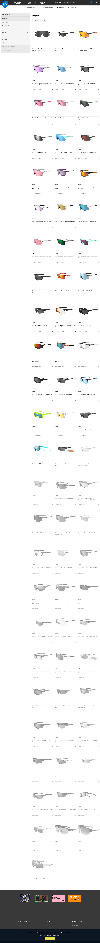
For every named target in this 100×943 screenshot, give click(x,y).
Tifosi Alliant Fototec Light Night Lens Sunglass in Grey (88, 741)
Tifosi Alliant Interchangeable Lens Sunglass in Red (65, 809)
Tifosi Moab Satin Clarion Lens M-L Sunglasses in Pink (42, 118)
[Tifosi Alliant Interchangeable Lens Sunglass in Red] (65, 795)
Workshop (47, 928)
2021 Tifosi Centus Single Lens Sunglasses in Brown (64, 499)
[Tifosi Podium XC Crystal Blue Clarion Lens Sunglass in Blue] (42, 587)
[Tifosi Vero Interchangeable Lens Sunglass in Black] (42, 622)
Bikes (35, 2)
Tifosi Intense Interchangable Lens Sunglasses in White (87, 672)
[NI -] (42, 484)
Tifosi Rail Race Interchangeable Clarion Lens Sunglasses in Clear (41, 187)
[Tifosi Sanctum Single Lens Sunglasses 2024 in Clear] (88, 518)
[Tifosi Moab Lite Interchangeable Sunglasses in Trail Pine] (88, 103)
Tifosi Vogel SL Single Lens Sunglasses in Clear (41, 256)
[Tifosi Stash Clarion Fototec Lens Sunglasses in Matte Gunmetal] (42, 553)
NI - (33, 498)
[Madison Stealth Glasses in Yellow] (42, 864)
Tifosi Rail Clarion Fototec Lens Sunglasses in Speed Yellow (64, 637)
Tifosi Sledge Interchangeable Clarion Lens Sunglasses (63, 360)
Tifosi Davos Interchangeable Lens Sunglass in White (64, 775)
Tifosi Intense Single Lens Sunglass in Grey (63, 394)
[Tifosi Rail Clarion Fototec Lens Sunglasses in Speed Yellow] (65, 622)
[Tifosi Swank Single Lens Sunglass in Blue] (42, 449)
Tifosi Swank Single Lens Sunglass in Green (41, 429)
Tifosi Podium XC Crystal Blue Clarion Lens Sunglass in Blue (41, 602)
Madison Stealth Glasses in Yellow (39, 878)
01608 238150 (75, 925)
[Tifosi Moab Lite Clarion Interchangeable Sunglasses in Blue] (65, 138)
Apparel (50, 2)
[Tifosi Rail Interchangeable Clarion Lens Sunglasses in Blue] (65, 518)
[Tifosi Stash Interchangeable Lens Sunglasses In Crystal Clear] (42, 207)
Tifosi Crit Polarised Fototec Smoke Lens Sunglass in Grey (65, 706)
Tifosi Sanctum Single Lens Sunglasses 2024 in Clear (87, 533)
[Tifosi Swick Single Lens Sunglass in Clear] (65, 414)
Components (58, 2)
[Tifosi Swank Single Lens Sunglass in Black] (88, 795)
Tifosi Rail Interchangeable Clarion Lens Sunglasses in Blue (63, 533)
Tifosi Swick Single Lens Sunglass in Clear (63, 429)
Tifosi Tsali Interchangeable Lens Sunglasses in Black (41, 775)
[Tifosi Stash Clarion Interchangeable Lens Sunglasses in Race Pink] (65, 553)
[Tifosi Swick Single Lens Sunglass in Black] (88, 380)
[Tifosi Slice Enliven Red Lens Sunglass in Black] (88, 622)
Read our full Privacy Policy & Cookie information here (50, 935)
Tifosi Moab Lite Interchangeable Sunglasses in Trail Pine (87, 118)
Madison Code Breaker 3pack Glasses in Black (64, 844)
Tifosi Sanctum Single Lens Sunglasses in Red (64, 290)
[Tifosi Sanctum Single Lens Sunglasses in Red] (65, 276)
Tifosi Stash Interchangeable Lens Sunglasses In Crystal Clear (41, 222)
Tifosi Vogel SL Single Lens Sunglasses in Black (41, 532)
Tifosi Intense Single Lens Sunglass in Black (87, 429)
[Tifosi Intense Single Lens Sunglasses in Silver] (65, 587)
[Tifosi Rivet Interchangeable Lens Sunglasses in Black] (65, 34)
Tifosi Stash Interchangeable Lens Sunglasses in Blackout (41, 291)
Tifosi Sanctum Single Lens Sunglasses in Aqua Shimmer (87, 257)
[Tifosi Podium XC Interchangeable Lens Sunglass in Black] (42, 795)
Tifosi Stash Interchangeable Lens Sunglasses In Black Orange (87, 187)
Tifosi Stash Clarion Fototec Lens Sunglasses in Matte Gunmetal (41, 568)
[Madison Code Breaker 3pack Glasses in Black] (65, 829)
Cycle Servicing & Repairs (18, 3)
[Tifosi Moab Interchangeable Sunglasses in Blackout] (88, 69)
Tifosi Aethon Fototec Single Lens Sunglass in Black (87, 360)
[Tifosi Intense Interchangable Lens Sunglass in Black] (65, 449)
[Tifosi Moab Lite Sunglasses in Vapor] (42, 138)
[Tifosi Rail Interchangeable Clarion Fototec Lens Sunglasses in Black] (65, 311)
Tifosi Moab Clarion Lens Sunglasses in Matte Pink (65, 117)
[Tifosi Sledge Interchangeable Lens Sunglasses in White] (65, 656)
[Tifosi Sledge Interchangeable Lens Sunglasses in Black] (42, 380)
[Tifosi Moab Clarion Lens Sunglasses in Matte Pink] (65, 103)
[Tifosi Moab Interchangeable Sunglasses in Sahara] (65, 207)
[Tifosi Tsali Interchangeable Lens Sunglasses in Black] (42, 760)
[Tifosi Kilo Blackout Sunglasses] (88, 311)
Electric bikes (42, 3)
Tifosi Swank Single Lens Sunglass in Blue (40, 463)
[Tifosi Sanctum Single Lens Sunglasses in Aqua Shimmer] (88, 242)
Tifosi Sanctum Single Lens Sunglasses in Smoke (65, 256)
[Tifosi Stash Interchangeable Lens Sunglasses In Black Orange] (88, 172)
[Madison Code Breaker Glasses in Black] (88, 829)
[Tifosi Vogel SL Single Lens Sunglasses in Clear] (42, 242)
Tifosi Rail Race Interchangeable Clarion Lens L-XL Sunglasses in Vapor (88, 49)
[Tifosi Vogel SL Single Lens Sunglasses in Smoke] (88, 276)
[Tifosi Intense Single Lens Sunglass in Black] (88, 414)
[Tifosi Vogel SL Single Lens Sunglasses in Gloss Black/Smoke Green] (88, 553)
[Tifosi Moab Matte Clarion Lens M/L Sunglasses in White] (65, 69)
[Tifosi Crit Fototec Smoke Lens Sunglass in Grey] (88, 760)
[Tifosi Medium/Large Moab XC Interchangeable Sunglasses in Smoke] (42, 34)
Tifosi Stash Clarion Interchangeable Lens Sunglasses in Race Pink (63, 568)
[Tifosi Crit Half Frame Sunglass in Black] (42, 311)
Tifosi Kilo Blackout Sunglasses (84, 325)
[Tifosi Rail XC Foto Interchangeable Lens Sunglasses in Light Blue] (88, 449)
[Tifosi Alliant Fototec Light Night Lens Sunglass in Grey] (88, 726)
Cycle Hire (29, 3)
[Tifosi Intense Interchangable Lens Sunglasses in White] (88, 656)
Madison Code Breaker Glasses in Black (86, 844)
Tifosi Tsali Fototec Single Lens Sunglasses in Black (87, 602)
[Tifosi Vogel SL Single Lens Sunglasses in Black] (42, 518)
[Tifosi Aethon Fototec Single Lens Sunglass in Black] (88, 345)
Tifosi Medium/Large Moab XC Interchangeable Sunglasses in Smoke (41, 49)
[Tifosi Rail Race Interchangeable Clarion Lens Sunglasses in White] (88, 207)
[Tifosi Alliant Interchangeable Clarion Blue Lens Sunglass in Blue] (88, 691)
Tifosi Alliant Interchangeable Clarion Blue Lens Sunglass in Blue (87, 706)
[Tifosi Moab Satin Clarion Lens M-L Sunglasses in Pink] (42, 103)
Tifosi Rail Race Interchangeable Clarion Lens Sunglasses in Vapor (87, 153)
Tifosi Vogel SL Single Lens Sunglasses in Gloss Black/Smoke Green (87, 568)
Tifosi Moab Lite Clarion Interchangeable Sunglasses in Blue (63, 153)
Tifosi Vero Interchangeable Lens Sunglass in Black (42, 636)
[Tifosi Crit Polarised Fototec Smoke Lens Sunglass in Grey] (65, 691)
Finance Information (22, 928)
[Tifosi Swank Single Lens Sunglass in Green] (42, 414)
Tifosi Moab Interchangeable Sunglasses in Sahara (65, 221)
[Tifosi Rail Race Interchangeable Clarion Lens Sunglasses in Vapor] (88, 138)
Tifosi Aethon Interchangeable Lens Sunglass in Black (41, 741)
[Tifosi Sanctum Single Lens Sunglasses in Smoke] (65, 242)
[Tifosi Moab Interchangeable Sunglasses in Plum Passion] (65, 172)
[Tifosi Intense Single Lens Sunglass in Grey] (65, 380)
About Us (46, 925)
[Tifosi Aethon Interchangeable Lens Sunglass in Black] (42, 726)
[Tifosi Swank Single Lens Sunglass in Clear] (42, 829)
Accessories (67, 2)
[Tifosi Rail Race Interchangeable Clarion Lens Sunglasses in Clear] (42, 172)
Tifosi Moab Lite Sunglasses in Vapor (39, 152)
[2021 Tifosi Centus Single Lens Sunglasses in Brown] (65, 484)
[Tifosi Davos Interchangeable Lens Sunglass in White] (65, 760)
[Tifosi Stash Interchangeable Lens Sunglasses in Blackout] (42, 276)
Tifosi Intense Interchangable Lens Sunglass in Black (64, 464)
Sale (80, 2)
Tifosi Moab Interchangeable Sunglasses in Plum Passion (64, 187)
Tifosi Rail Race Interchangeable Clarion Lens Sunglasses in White (87, 222)
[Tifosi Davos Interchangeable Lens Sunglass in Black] (42, 691)
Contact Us (74, 927)
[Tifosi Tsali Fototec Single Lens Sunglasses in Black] (88, 587)
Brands (75, 2)
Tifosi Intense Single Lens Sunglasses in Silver (64, 601)
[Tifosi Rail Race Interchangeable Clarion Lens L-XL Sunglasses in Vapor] (88, 34)
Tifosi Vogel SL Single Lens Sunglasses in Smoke (88, 290)
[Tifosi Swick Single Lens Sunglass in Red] (42, 656)
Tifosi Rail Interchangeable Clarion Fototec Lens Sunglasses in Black (65, 326)
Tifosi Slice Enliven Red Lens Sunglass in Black (87, 636)
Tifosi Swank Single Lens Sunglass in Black (87, 809)
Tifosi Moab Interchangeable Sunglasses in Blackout (86, 84)
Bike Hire (46, 927)
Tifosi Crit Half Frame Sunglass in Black (40, 325)
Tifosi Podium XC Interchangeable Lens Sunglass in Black (42, 810)
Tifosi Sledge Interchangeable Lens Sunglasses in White (65, 672)
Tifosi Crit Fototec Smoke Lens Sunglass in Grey (87, 774)
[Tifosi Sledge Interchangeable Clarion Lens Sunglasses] (65, 345)
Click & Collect (21, 927)
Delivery (20, 925)
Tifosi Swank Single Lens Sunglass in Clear (40, 844)
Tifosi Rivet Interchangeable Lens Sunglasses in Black (64, 49)
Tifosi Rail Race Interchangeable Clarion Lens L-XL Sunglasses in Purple (42, 84)
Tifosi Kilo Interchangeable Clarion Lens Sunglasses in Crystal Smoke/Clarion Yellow (87, 499)
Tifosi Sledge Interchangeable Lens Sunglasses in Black (42, 395)
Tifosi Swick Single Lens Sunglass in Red (40, 671)
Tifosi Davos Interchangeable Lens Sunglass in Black (41, 706)
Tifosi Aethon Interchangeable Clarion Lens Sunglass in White (40, 360)
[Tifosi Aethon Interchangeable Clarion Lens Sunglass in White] (42, 345)
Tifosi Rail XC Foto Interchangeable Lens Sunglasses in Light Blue (86, 464)
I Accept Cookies (50, 938)
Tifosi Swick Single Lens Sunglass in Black (86, 394)
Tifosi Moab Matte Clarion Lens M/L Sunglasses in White (65, 84)
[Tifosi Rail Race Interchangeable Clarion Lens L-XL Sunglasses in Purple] (42, 69)
